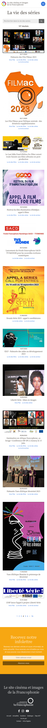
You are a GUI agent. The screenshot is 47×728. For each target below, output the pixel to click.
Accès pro (23, 718)
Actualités (16, 716)
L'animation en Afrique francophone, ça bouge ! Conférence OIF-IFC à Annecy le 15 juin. (23, 440)
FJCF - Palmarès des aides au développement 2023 (23, 352)
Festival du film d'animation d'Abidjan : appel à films (23, 210)
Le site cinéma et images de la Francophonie (17, 3)
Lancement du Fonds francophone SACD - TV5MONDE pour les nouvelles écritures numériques (23, 253)
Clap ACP (37, 716)
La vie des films (21, 60)
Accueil (9, 716)
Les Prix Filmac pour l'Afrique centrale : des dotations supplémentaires (23, 122)
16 (32, 616)
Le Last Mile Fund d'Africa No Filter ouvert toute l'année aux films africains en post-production (23, 156)
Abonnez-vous (23, 663)
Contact (18, 721)
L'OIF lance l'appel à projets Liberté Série (23, 602)
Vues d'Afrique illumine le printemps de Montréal (23, 575)
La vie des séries (33, 60)
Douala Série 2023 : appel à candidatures (23, 318)
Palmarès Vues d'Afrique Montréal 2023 (23, 491)
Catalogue (30, 716)
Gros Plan (12, 60)
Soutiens (23, 716)
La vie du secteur (23, 62)
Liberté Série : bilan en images (23, 400)
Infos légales (27, 721)
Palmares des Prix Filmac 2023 (23, 57)
